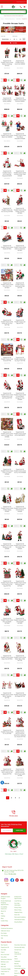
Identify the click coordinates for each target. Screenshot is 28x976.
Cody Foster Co (5, 971)
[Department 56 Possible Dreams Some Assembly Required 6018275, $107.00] (7, 163)
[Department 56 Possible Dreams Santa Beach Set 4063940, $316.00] (7, 126)
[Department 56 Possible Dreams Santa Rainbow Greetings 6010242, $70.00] (7, 53)
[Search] (24, 11)
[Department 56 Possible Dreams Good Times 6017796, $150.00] (7, 349)
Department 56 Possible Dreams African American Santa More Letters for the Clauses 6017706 (20, 733)
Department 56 (5, 947)
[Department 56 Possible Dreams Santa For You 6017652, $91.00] (7, 722)
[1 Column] (20, 39)
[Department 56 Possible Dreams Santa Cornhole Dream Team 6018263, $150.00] (20, 163)
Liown (15, 971)
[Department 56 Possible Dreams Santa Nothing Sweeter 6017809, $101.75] (20, 573)
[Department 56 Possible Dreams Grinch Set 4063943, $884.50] (20, 53)
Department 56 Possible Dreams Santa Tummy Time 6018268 (20, 471)
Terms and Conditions (20, 917)
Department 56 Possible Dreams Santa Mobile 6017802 (7, 247)
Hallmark (3, 964)
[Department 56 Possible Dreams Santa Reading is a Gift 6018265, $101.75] (7, 536)
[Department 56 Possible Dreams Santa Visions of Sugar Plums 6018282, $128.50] (7, 424)
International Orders (19, 919)
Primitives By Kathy (19, 947)
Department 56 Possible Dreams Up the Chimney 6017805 (7, 210)
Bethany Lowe (5, 962)
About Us (3, 911)
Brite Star (3, 966)
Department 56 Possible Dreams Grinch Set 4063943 (20, 62)
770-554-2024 (12, 874)
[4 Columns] (23, 39)
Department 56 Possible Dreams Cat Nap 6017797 (19, 322)
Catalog (3, 916)
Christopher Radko (6, 969)
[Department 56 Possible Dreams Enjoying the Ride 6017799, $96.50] (20, 275)
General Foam (18, 949)
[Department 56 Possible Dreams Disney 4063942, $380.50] (7, 90)
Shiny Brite (4, 957)
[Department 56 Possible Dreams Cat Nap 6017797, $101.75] (20, 312)
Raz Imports (4, 945)
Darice (16, 959)
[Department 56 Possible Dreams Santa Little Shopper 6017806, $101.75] (20, 610)
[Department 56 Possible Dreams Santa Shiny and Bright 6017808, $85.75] (7, 610)
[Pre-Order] (5, 190)
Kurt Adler (3, 949)
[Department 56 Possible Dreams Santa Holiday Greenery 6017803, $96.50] (20, 200)
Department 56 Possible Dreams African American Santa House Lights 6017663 (20, 772)
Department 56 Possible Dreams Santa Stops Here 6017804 (7, 657)
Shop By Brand (18, 922)
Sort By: (3, 36)
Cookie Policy (4, 920)
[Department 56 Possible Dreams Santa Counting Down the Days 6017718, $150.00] (7, 573)
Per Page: (14, 36)
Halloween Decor (5, 930)
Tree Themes (4, 935)
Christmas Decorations (7, 928)
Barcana (16, 963)
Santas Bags (17, 966)
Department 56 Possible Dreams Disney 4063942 (7, 99)
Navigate (4, 894)
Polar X (3, 952)
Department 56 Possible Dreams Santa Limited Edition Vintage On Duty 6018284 (20, 396)
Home (2, 18)
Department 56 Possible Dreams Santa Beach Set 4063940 (7, 135)
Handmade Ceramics (19, 968)
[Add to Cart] (5, 80)
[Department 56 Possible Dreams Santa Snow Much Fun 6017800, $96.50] (7, 275)
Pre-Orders (4, 933)
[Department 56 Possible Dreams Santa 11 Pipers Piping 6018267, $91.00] (7, 499)
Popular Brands (6, 942)
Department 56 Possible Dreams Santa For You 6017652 (7, 732)
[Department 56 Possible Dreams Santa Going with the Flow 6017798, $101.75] (7, 312)
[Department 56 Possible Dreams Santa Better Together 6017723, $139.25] (7, 685)
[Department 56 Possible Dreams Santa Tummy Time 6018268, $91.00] (20, 461)
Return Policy (17, 910)
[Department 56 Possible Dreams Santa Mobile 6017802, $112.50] (7, 238)
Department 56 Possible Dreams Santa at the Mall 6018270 (20, 433)
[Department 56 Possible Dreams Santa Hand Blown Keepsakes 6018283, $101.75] (20, 126)
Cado (15, 956)
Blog (2, 918)
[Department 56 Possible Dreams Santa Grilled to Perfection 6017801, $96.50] (20, 238)
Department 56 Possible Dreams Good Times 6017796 (7, 359)
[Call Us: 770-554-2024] (20, 7)
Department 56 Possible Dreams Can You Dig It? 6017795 (19, 359)
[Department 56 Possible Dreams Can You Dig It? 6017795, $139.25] (20, 349)
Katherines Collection (6, 959)
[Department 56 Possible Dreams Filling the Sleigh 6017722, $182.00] (20, 685)
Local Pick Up (17, 901)
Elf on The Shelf (5, 954)
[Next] (19, 797)
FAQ (2, 913)
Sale (2, 938)
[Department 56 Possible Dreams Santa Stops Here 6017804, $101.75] (7, 648)
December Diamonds (20, 945)
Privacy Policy (18, 907)
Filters (15, 43)
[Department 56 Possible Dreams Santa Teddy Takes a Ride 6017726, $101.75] (20, 648)
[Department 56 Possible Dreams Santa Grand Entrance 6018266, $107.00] (20, 499)
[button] (13, 849)
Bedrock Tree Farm (19, 973)
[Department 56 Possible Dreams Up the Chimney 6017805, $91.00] (7, 200)
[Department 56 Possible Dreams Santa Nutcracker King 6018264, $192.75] (20, 536)
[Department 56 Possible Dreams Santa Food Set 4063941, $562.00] (20, 90)
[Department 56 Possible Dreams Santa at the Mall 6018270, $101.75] (20, 424)
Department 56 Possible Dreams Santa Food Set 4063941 (20, 99)
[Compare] (11, 80)
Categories (5, 925)
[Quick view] (8, 80)
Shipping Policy (18, 912)
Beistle (2, 974)
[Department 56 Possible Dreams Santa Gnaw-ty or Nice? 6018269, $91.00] (7, 461)
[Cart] (24, 7)
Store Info (17, 914)
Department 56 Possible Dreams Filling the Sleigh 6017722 (20, 694)
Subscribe (19, 830)
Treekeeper (17, 961)
